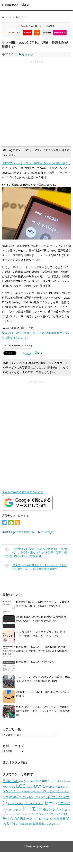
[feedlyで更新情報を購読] (11, 522)
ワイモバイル (41, 818)
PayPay (50, 787)
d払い (60, 781)
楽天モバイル (60, 33)
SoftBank (47, 33)
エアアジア (39, 797)
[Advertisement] (36, 103)
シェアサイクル (15, 803)
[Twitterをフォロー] (4, 522)
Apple (33, 781)
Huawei (66, 781)
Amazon (11, 780)
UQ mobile (25, 791)
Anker (27, 781)
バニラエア (32, 814)
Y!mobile (28, 797)
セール (50, 802)
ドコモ (29, 808)
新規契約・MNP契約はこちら (20, 332)
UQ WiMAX (36, 791)
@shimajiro (47, 532)
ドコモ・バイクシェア (16, 814)
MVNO (40, 786)
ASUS (38, 781)
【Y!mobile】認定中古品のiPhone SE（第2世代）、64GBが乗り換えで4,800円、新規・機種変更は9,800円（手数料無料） (36, 553)
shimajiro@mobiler (16, 4)
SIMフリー (11, 791)
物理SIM (29, 532)
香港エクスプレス (49, 823)
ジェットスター (33, 803)
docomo (27, 33)
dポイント (49, 781)
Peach (59, 786)
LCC (21, 786)
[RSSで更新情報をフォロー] (17, 522)
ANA (21, 781)
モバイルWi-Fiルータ (18, 818)
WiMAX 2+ (16, 797)
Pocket (27, 353)
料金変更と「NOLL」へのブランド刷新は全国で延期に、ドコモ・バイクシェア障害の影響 (43, 710)
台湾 (56, 818)
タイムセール (15, 810)
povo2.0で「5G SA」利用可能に (36, 661)
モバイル (27, 54)
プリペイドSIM (59, 814)
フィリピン (44, 814)
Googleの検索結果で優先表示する (22, 492)
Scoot (65, 787)
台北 (51, 819)
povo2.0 (18, 532)
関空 (22, 824)
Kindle (12, 787)
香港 (35, 823)
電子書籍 (28, 824)
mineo (30, 787)
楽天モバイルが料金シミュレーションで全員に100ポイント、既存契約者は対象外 (39, 567)
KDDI (37, 33)
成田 (62, 818)
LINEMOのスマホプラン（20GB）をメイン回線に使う (35, 163)
